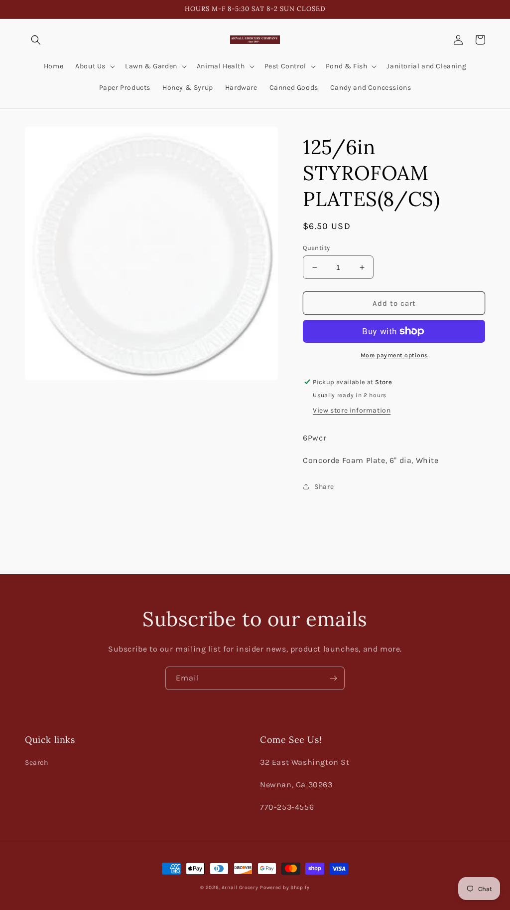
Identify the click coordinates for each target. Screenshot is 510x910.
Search (36, 762)
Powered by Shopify (285, 888)
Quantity (316, 247)
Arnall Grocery (240, 888)
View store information (351, 410)
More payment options (394, 355)
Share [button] (324, 486)
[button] (36, 40)
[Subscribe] (333, 678)
